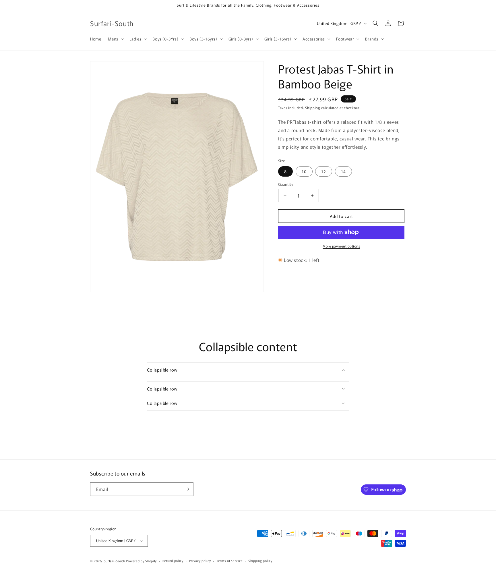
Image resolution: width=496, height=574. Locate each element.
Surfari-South (114, 560)
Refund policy (172, 560)
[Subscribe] (187, 489)
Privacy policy (200, 560)
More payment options (341, 245)
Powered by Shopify (141, 560)
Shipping (312, 107)
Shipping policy (260, 560)
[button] (115, 39)
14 (343, 171)
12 (323, 171)
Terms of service (229, 560)
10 (304, 171)
